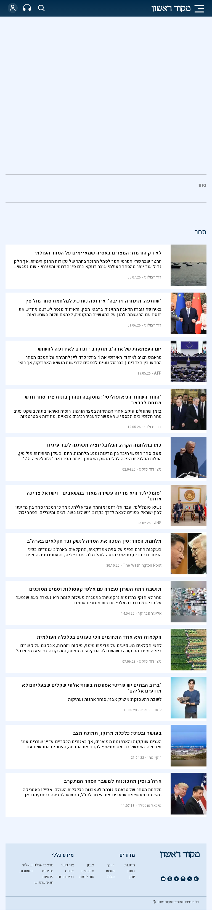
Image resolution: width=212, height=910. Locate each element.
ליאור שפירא (150, 710)
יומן (132, 877)
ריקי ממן (154, 757)
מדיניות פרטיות (47, 874)
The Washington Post (142, 565)
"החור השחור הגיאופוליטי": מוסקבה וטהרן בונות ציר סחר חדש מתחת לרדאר (93, 400)
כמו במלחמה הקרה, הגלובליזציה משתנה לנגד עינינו (104, 445)
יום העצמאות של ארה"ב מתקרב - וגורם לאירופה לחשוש (99, 349)
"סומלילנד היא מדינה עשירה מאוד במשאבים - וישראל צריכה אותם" (94, 496)
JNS (157, 523)
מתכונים (87, 871)
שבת (111, 877)
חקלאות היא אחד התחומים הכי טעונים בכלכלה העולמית (99, 637)
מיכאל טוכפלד (149, 805)
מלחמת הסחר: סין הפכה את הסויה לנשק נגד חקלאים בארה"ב (94, 541)
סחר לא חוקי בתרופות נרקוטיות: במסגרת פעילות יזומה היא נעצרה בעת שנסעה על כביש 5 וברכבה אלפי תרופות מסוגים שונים (88, 600)
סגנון (90, 865)
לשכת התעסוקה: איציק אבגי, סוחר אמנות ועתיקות (114, 699)
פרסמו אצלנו (43, 865)
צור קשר (67, 865)
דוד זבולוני (152, 277)
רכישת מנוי (65, 877)
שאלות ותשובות (26, 868)
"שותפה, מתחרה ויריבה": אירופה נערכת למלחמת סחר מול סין (93, 301)
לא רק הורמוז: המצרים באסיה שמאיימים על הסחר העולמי (97, 253)
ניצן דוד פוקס (150, 469)
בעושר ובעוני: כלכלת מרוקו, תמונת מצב (117, 733)
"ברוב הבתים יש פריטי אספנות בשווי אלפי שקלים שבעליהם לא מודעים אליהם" (91, 688)
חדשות (129, 865)
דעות (131, 871)
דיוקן (111, 865)
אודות (69, 871)
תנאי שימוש (44, 882)
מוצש (110, 871)
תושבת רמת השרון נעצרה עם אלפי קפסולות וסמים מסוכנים (95, 589)
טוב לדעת (86, 877)
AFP (157, 373)
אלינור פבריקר (149, 613)
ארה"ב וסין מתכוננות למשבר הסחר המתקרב (112, 781)
